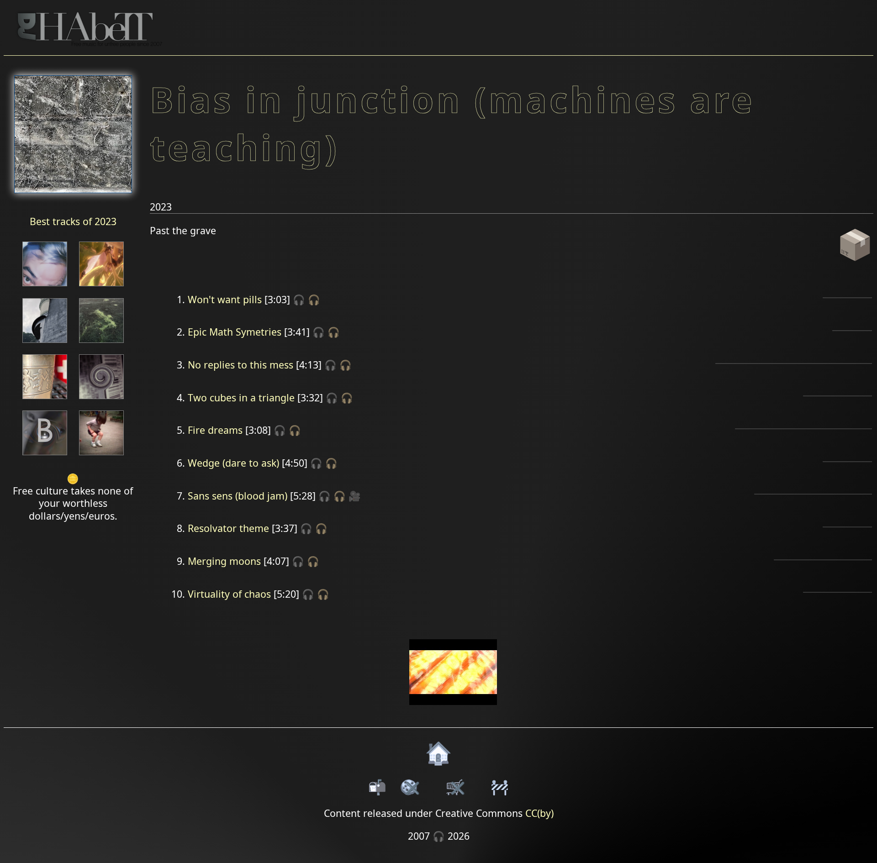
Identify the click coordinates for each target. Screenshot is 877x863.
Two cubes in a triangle (241, 397)
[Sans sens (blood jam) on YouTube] (453, 710)
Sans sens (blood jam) (237, 495)
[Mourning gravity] (45, 343)
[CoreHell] (101, 343)
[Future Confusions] (101, 287)
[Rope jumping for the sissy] (101, 456)
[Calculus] (45, 399)
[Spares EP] (45, 287)
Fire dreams (215, 430)
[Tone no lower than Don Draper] (45, 456)
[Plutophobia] (101, 399)
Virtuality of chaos (229, 593)
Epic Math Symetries (234, 331)
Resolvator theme (228, 528)
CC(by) (539, 813)
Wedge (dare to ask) (233, 462)
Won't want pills (225, 299)
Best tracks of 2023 (73, 221)
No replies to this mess (240, 364)
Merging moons (224, 561)
